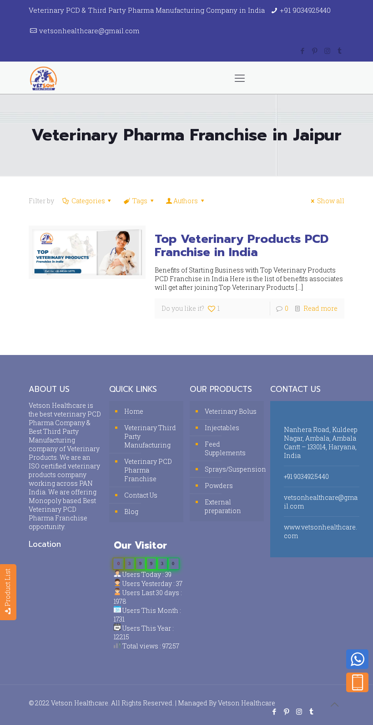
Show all (330, 200)
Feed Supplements (225, 448)
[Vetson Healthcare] (43, 78)
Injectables (222, 427)
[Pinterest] (315, 50)
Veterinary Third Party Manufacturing (150, 436)
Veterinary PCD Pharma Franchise (148, 470)
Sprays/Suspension (232, 469)
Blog (131, 511)
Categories (88, 200)
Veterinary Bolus (231, 411)
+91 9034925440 (305, 10)
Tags (139, 200)
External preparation (223, 506)
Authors (185, 200)
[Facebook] (302, 50)
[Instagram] (327, 50)
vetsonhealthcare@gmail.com (89, 30)
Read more (320, 308)
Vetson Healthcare (246, 703)
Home (133, 411)
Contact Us (140, 495)
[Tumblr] (339, 50)
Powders (219, 485)
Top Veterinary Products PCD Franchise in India (241, 245)
